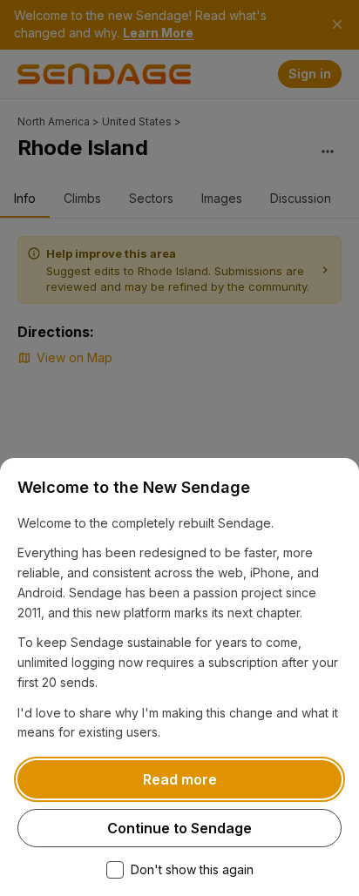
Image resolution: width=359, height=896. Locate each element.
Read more (180, 779)
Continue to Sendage (179, 828)
